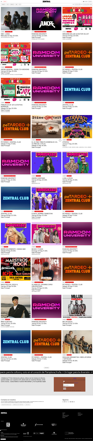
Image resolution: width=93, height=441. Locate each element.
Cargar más (47, 367)
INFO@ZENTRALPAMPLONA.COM (6, 404)
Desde (73, 4)
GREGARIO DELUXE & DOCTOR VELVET (75, 34)
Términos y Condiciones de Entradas (87, 438)
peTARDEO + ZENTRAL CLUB (72, 69)
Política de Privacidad (72, 438)
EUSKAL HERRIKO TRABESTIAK (42, 213)
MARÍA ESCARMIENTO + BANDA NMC (13, 249)
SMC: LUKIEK (5, 34)
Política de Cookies (78, 438)
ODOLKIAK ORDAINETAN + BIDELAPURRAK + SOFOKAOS (76, 358)
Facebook (85, 1)
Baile (16, 4)
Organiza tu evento (65, 415)
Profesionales (80, 414)
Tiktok (86, 1)
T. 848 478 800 (27, 404)
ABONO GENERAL (8, 67)
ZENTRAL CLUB (67, 105)
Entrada (6, 246)
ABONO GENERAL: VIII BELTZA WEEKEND (15, 69)
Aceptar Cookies (3, 439)
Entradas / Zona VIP (69, 102)
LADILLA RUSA (67, 178)
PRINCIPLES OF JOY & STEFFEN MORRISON (11, 105)
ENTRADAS (69, 31)
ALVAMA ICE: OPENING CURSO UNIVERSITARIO (42, 285)
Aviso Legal (66, 438)
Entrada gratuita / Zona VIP (40, 31)
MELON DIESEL (67, 322)
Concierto (3, 4)
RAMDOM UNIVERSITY (39, 34)
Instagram (83, 1)
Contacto (79, 415)
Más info (15, 434)
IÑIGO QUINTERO (6, 322)
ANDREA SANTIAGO (38, 178)
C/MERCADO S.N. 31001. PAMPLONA (18, 404)
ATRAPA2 (65, 142)
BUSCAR (90, 1)
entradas (7, 102)
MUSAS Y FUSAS (37, 249)
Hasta (81, 4)
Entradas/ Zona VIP (69, 67)
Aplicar (91, 4)
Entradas (69, 139)
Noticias (63, 417)
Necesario (2, 435)
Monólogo (12, 4)
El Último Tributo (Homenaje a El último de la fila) (45, 143)
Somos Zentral (64, 416)
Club (7, 4)
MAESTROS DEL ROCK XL (9, 284)
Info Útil (79, 412)
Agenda (5, 1)
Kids (20, 4)
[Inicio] (46, 1)
